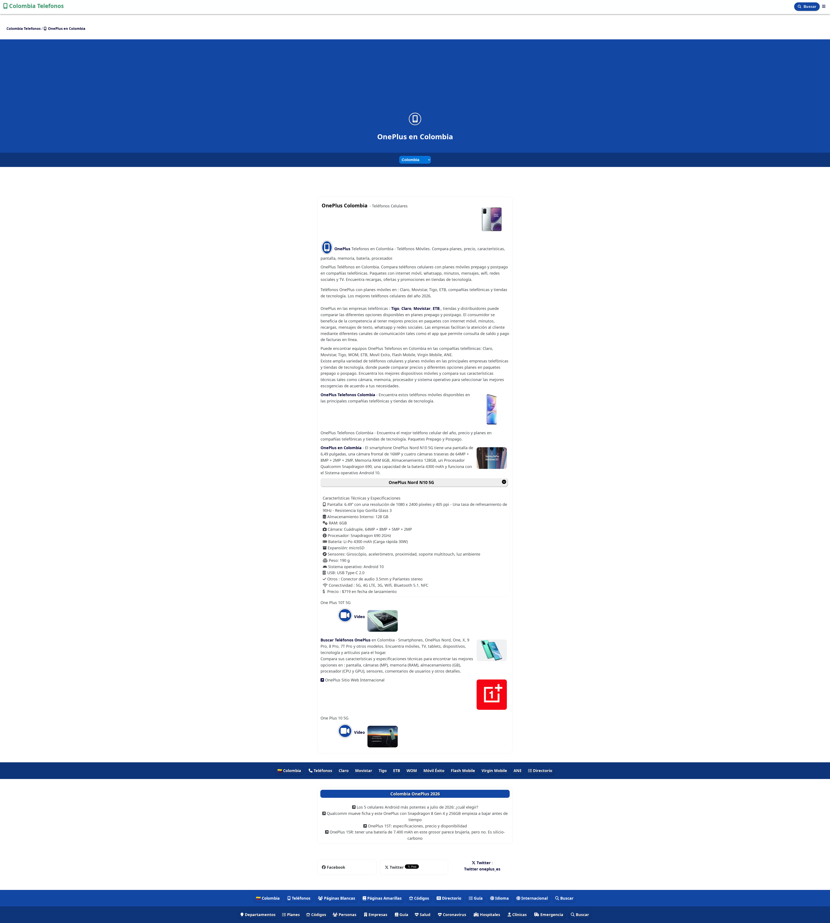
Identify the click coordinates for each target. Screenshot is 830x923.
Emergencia (551, 914)
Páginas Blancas (339, 898)
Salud (424, 914)
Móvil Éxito (433, 770)
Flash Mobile (463, 770)
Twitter (397, 867)
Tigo (395, 308)
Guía (478, 898)
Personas (347, 914)
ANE (518, 770)
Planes (293, 914)
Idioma (501, 898)
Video (359, 616)
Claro (406, 308)
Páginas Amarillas (384, 898)
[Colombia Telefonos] (823, 6)
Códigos (421, 898)
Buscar (810, 6)
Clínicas (519, 914)
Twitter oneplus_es (482, 869)
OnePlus (342, 248)
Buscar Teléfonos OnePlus (346, 640)
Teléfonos (322, 770)
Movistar (422, 308)
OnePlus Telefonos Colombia (348, 394)
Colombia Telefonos (36, 6)
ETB (436, 308)
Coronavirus (454, 914)
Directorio (542, 770)
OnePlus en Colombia (342, 447)
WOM (412, 770)
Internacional (534, 898)
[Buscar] (800, 6)
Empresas (377, 914)
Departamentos (260, 914)
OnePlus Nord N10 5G (411, 482)
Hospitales (489, 914)
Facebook (335, 867)
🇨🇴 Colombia (289, 770)
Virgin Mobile (494, 770)
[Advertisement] (415, 78)
